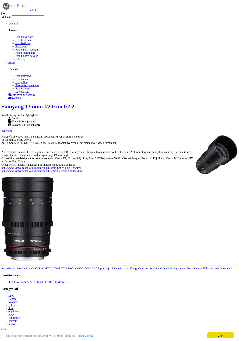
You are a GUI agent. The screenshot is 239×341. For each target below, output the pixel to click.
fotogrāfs (13, 301)
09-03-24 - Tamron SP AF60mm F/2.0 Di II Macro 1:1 (38, 281)
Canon (12, 298)
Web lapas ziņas (24, 36)
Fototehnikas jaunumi (27, 49)
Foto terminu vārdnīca (23, 94)
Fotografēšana (23, 75)
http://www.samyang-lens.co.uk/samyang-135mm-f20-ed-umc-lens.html (41, 167)
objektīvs (13, 311)
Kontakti (16, 97)
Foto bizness (22, 88)
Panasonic (14, 317)
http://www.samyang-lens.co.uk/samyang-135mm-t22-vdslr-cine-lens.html (42, 170)
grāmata (12, 320)
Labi (220, 335)
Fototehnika (22, 79)
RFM (11, 314)
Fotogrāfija (21, 82)
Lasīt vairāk (85, 335)
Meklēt (5, 17)
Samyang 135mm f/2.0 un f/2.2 (37, 106)
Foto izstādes (22, 43)
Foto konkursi (23, 40)
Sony (11, 308)
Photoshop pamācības (27, 85)
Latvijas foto (22, 91)
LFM (11, 295)
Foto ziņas (21, 46)
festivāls (12, 324)
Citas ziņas (21, 59)
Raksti (11, 62)
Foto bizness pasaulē (26, 55)
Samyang (6, 130)
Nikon (11, 305)
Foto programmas (25, 52)
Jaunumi (13, 23)
